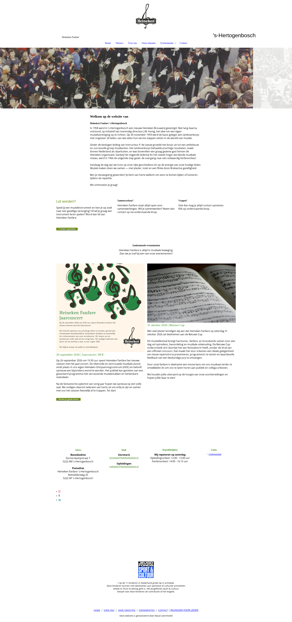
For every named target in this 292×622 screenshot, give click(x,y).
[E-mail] (59, 500)
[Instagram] (59, 491)
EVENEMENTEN (147, 610)
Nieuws (119, 43)
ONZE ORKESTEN (126, 610)
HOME (97, 610)
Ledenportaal (215, 454)
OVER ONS (109, 610)
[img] (146, 16)
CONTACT (163, 610)
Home (108, 43)
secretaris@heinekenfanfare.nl (123, 457)
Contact (183, 43)
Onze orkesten (149, 43)
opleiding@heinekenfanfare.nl (124, 466)
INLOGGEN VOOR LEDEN (184, 610)
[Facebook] (59, 495)
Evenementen (167, 43)
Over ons (132, 43)
